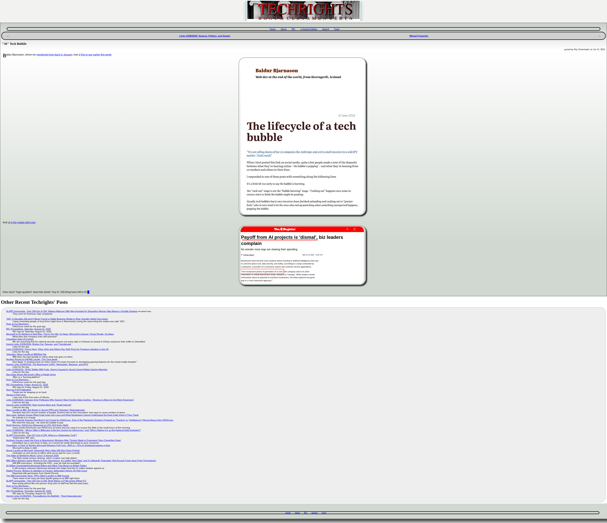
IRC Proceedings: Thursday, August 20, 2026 (28, 491)
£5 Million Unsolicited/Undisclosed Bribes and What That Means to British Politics (46, 465)
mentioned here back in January (54, 54)
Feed (336, 29)
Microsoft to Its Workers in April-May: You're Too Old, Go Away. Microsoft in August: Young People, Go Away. (60, 334)
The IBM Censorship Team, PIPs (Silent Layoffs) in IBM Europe (37, 475)
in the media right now (23, 222)
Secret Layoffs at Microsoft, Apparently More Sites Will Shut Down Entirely (43, 450)
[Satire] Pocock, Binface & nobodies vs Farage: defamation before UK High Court (46, 470)
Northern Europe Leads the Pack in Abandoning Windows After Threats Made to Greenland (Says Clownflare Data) (63, 440)
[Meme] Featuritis (418, 36)
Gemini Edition (310, 29)
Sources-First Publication (18, 389)
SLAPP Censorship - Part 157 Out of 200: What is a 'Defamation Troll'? (41, 435)
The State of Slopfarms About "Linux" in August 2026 (32, 455)
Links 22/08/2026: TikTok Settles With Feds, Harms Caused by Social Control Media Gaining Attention (56, 369)
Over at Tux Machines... (18, 324)
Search (325, 29)
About (284, 29)
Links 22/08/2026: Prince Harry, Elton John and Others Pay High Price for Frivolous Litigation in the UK (57, 349)
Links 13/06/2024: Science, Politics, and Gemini (204, 36)
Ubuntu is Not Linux (16, 394)
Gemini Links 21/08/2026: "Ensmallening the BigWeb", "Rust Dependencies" (44, 496)
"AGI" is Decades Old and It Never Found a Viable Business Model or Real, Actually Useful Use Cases (57, 319)
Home (273, 29)
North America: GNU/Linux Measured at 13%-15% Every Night (37, 425)
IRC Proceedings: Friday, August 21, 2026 (27, 384)
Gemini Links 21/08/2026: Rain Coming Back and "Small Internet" (38, 405)
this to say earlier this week (96, 54)
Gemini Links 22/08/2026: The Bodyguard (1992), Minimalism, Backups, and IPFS (47, 364)
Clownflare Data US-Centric (20, 339)
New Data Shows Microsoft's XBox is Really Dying (31, 374)
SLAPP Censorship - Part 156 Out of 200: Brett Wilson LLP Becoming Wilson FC (46, 481)
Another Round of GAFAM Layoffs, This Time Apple (31, 359)
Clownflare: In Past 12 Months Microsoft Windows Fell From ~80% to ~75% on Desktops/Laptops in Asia (58, 445)
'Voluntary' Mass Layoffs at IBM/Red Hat (26, 354)
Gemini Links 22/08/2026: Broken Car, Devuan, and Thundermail (38, 344)
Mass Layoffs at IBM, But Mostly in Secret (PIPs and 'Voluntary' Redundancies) (45, 410)
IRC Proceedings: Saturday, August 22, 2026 (28, 329)
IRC (293, 29)
